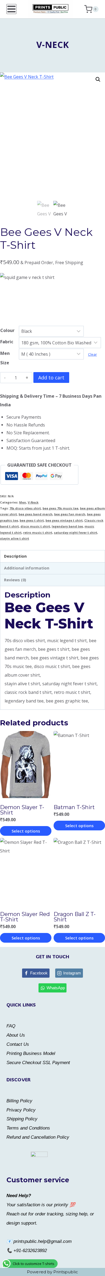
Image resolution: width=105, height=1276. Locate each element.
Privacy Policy (21, 1110)
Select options (26, 831)
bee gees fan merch (69, 514)
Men (22, 502)
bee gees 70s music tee (60, 508)
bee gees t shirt (32, 520)
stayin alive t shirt (14, 538)
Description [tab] (15, 556)
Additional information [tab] (26, 568)
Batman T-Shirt (74, 807)
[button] (98, 79)
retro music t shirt (37, 532)
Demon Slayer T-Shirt (22, 810)
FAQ (10, 1026)
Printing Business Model (30, 1053)
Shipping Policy (21, 1118)
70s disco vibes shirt (25, 508)
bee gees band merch (35, 514)
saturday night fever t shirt (75, 532)
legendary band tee (67, 526)
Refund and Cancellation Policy (37, 1137)
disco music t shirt (35, 526)
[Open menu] (11, 9)
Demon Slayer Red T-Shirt (25, 917)
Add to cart (51, 377)
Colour (7, 330)
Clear (92, 354)
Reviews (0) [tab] (15, 579)
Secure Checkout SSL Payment (38, 1062)
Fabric (6, 342)
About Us (15, 1035)
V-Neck (52, 44)
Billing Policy (19, 1100)
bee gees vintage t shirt (64, 520)
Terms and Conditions (28, 1128)
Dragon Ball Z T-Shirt (75, 917)
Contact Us (17, 1044)
